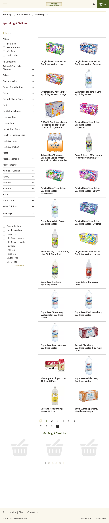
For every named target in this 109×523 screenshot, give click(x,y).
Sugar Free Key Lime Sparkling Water (51, 283)
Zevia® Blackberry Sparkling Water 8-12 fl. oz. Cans (88, 348)
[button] (32, 69)
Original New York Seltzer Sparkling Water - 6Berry (87, 189)
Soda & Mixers (24, 14)
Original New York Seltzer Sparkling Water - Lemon (87, 253)
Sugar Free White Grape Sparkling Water (53, 222)
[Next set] (57, 426)
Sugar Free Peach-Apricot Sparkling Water (53, 346)
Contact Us (32, 512)
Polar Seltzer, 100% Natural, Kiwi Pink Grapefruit (55, 253)
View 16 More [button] (19, 266)
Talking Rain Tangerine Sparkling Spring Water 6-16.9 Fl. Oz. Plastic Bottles (54, 157)
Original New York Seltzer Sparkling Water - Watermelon (53, 190)
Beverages (8, 14)
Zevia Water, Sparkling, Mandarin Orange (86, 410)
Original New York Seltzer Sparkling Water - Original (88, 222)
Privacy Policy (87, 518)
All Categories (9, 61)
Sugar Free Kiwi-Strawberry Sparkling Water (88, 313)
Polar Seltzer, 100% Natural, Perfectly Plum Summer (89, 156)
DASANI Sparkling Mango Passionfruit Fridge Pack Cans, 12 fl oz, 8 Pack (54, 124)
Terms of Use (101, 518)
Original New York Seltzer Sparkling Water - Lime (53, 63)
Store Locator (9, 512)
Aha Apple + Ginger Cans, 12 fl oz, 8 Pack (53, 379)
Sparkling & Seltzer (44, 14)
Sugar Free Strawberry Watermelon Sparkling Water (52, 315)
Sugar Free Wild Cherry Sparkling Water (86, 379)
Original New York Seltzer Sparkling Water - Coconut (88, 63)
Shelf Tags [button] (7, 213)
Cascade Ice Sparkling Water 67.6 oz (51, 410)
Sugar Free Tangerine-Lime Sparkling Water (88, 93)
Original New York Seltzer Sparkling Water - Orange (53, 93)
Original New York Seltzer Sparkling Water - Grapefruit (87, 124)
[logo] (54, 4)
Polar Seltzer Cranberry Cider (86, 283)
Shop (21, 512)
